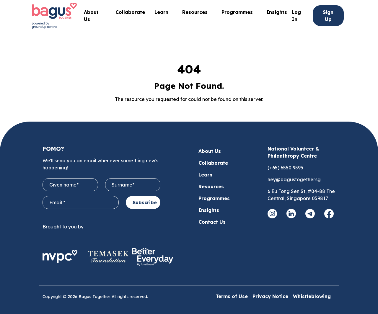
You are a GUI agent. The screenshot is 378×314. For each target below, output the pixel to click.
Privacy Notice (270, 296)
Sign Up (328, 15)
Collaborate (130, 12)
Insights (276, 12)
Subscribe (145, 202)
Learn (205, 175)
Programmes (237, 12)
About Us (209, 151)
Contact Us (212, 222)
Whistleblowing (312, 296)
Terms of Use (232, 296)
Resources (211, 186)
